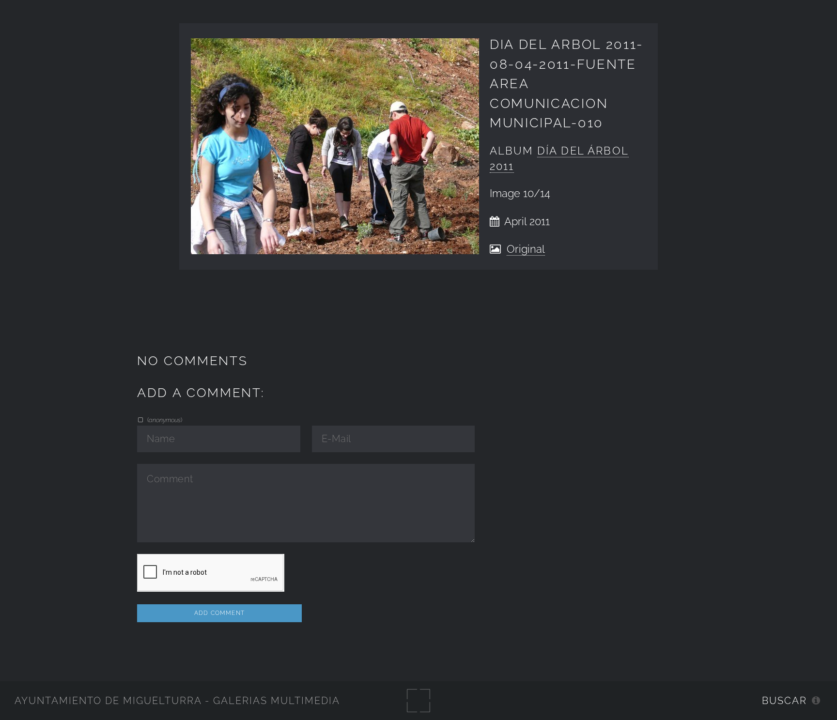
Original (526, 249)
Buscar (784, 700)
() (164, 420)
